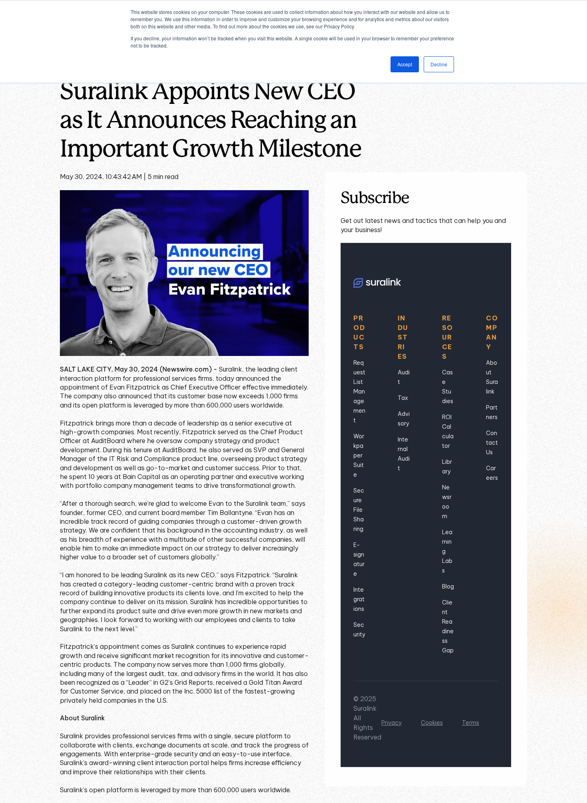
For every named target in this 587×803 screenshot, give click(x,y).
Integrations (359, 599)
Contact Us (492, 442)
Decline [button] (438, 64)
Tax (403, 398)
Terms (470, 722)
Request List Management (359, 391)
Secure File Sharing (358, 510)
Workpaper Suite (358, 455)
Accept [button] (404, 64)
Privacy (391, 722)
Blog (448, 586)
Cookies (432, 722)
